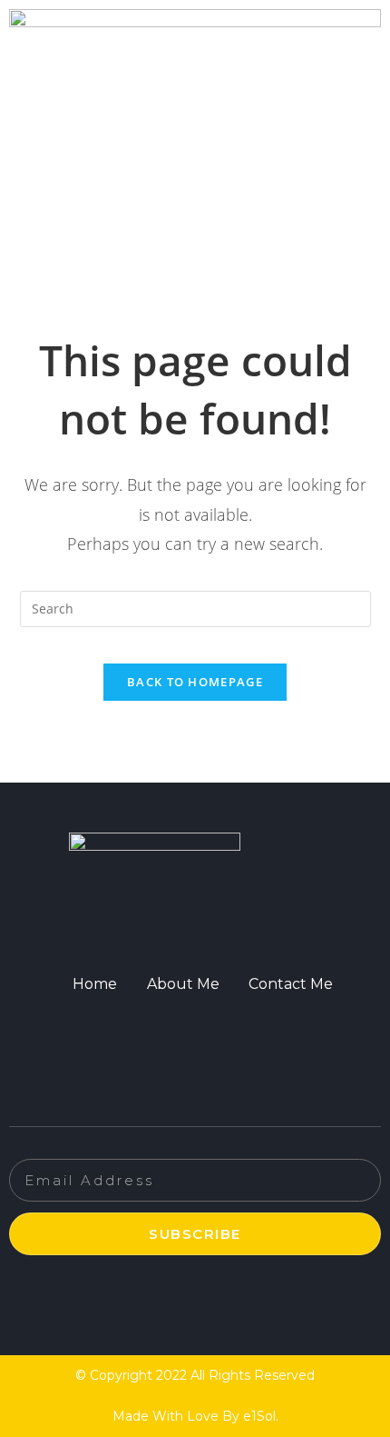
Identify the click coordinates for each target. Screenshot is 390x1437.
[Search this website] (195, 606)
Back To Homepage (195, 682)
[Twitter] (172, 1032)
